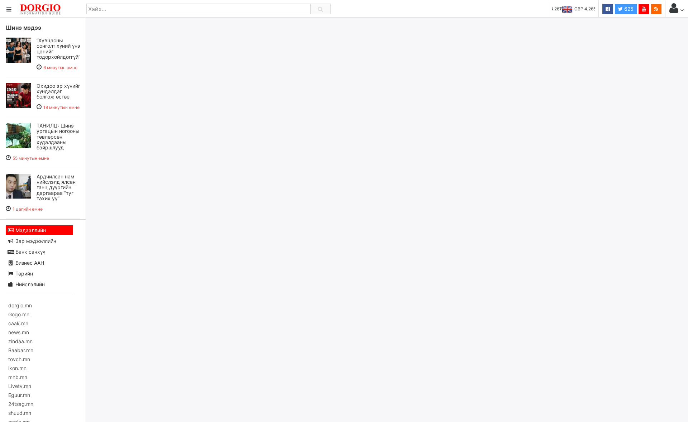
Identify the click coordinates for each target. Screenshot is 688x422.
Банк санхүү (29, 252)
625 (628, 9)
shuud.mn (19, 413)
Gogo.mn (18, 314)
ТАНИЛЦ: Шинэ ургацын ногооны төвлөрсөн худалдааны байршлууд (58, 137)
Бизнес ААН (29, 263)
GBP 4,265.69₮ (579, 8)
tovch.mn (19, 359)
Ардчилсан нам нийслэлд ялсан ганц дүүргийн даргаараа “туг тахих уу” (56, 187)
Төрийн (23, 273)
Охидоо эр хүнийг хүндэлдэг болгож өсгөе (58, 91)
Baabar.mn (20, 350)
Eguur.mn (19, 395)
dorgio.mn (20, 305)
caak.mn (18, 323)
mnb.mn (17, 377)
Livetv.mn (19, 386)
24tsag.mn (20, 404)
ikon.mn (17, 368)
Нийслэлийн (29, 284)
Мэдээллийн (30, 230)
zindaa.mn (20, 341)
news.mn (18, 332)
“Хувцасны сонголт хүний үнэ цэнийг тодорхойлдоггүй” (58, 48)
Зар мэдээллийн (35, 241)
